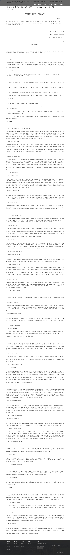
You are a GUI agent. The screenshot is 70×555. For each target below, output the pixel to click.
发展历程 (8, 546)
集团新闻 (22, 543)
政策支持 (22, 546)
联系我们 (61, 4)
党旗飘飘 (55, 4)
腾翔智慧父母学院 (16, 546)
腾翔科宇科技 (61, 552)
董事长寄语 (8, 543)
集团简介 (39, 4)
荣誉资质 (8, 549)
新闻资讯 (50, 4)
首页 (35, 4)
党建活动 (29, 543)
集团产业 (45, 4)
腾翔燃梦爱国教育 (16, 543)
